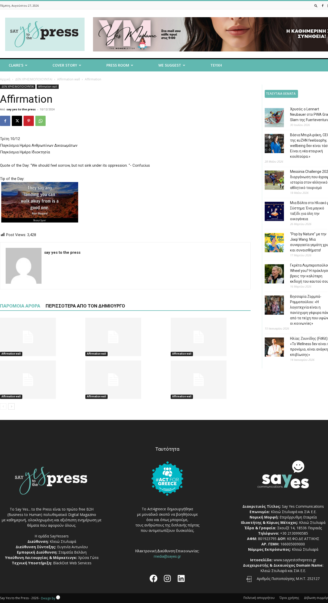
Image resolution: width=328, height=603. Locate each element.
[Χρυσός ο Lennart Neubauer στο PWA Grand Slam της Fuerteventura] (270, 118)
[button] (316, 5)
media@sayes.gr (167, 556)
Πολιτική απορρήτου (259, 598)
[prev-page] (3, 406)
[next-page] (11, 406)
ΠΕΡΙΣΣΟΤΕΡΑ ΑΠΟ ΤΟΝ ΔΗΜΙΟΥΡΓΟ (85, 306)
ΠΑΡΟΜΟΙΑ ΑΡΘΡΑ (20, 306)
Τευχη (216, 65)
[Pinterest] (29, 121)
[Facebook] (322, 5)
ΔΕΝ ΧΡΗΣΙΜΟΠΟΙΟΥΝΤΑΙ (33, 79)
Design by (48, 598)
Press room (117, 65)
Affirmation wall (68, 79)
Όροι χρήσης (289, 598)
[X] (17, 121)
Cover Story (65, 65)
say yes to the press (21, 109)
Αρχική (5, 79)
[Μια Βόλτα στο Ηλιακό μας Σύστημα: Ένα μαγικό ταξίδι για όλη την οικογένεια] (270, 212)
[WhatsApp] (40, 121)
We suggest (169, 65)
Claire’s (16, 65)
